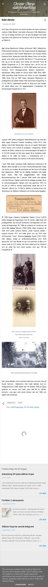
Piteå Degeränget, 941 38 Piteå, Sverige (25, 407)
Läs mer (42, 493)
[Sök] (45, 4)
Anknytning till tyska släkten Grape (18, 474)
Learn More (20, 585)
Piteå (20, 403)
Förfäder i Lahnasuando (13, 500)
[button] (45, 20)
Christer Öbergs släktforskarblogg (24, 6)
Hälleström (11, 403)
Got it (31, 585)
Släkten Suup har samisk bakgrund (18, 526)
